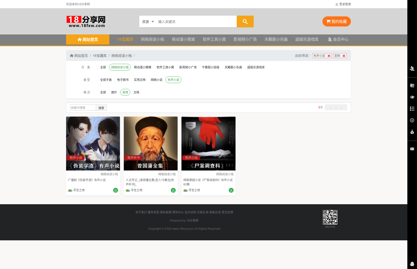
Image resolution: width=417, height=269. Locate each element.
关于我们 (141, 212)
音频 (337, 55)
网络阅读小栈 (152, 39)
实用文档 (140, 80)
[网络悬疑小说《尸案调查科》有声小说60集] (208, 143)
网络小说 (156, 80)
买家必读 (202, 212)
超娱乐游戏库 (307, 39)
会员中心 (340, 39)
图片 (114, 92)
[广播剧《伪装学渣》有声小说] (93, 143)
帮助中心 (178, 212)
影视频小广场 (245, 39)
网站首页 (80, 55)
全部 (103, 67)
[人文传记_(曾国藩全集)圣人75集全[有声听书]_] (151, 143)
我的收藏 (338, 21)
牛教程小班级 (210, 67)
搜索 (101, 108)
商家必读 (215, 212)
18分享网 (192, 220)
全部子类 (106, 80)
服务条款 (153, 212)
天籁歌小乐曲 (276, 39)
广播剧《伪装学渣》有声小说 (87, 180)
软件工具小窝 (214, 39)
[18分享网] (97, 21)
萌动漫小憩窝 (183, 39)
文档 (136, 92)
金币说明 (190, 212)
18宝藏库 (125, 39)
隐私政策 (166, 212)
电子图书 (123, 80)
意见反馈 (227, 212)
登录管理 (345, 4)
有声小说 (319, 55)
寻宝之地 (78, 190)
